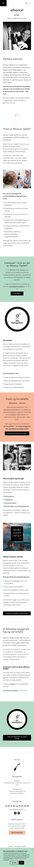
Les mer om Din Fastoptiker (17, 433)
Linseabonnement (10, 503)
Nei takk (14, 863)
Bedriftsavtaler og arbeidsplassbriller (16, 506)
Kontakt (10, 846)
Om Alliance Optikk (20, 846)
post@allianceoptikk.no (17, 286)
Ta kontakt (17, 293)
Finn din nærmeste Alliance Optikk (17, 737)
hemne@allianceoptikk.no (17, 809)
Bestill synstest (17, 832)
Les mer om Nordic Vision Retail (17, 613)
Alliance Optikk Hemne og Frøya (17, 18)
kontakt (12, 684)
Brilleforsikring (9, 496)
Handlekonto (8, 500)
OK (21, 863)
